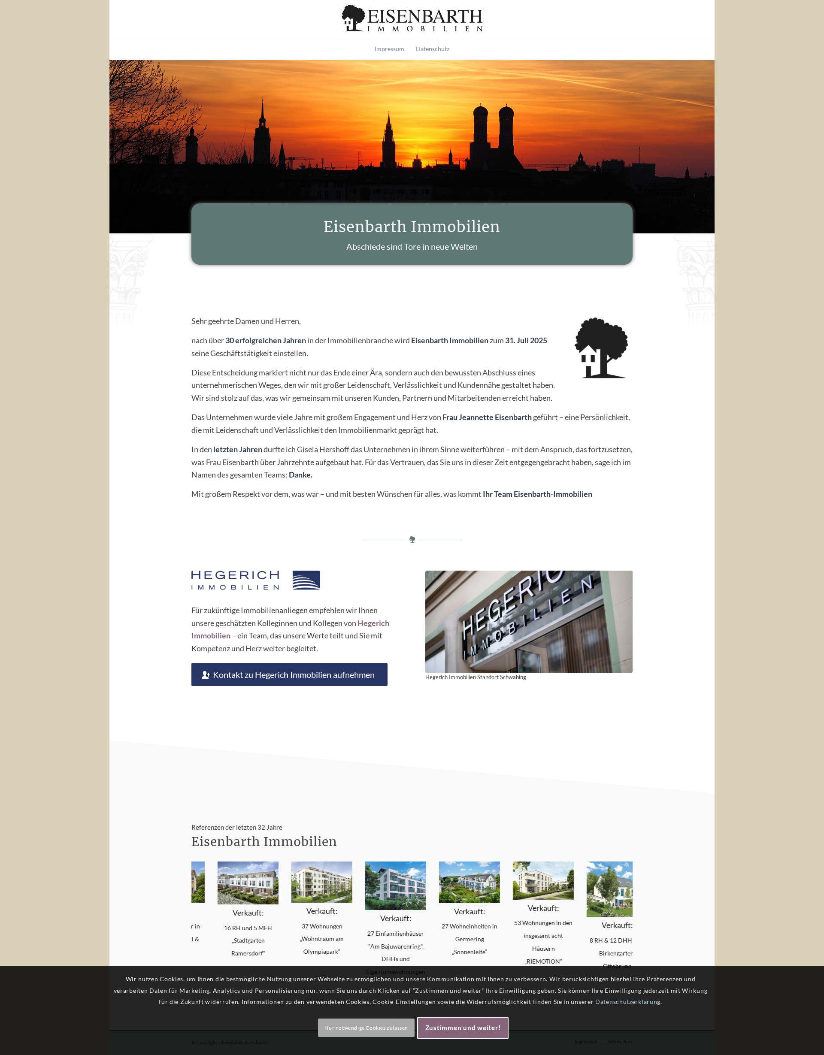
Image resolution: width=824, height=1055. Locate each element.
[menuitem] (389, 49)
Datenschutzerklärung (627, 1001)
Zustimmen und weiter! (463, 1027)
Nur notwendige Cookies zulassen (366, 1027)
